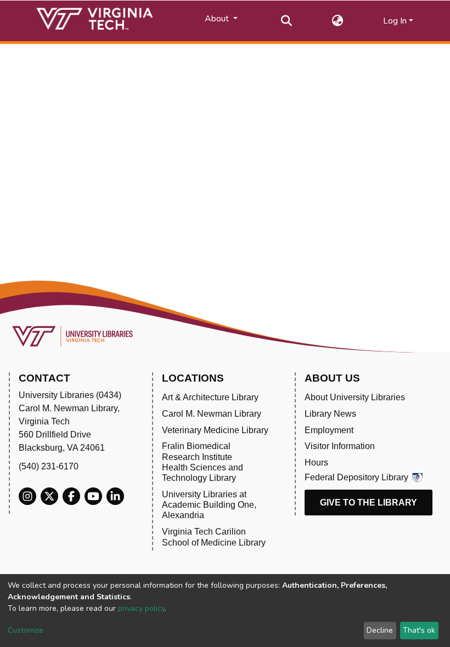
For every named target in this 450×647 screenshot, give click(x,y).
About (218, 19)
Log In (395, 21)
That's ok (419, 630)
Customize (25, 630)
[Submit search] (287, 20)
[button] (338, 20)
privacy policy (141, 608)
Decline (380, 630)
